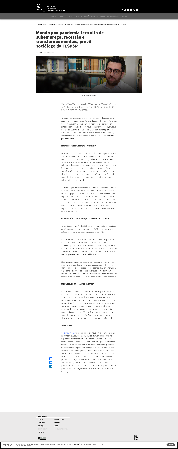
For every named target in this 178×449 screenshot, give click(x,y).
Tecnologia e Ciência (113, 16)
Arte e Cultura (62, 16)
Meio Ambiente (101, 16)
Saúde (93, 16)
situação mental (69, 332)
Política (53, 16)
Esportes (79, 16)
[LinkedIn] (51, 366)
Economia (124, 16)
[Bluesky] (51, 362)
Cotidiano (71, 16)
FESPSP (109, 132)
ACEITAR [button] (170, 445)
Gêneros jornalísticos (44, 24)
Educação (87, 16)
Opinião (54, 24)
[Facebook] (51, 359)
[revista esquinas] (50, 7)
